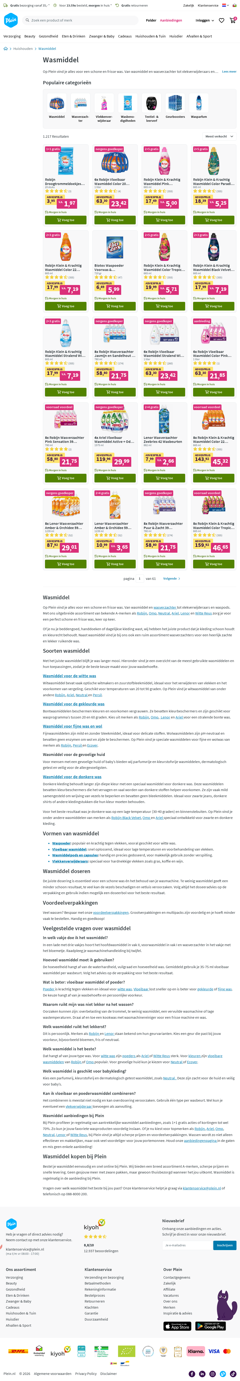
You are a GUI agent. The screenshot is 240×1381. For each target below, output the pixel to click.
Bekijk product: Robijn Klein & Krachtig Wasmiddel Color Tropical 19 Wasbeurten (164, 271)
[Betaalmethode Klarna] (196, 1351)
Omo (153, 613)
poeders (129, 1055)
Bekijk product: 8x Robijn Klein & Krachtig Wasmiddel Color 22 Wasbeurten (213, 443)
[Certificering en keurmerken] (126, 1351)
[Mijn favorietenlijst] (221, 20)
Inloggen (203, 20)
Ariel (175, 613)
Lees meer (229, 71)
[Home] (6, 48)
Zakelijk (188, 5)
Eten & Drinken (73, 36)
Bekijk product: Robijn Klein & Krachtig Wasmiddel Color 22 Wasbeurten (65, 271)
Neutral (164, 613)
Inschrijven (225, 1245)
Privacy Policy (86, 1373)
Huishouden (23, 48)
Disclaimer (108, 1373)
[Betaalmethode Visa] (214, 1351)
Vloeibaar (141, 989)
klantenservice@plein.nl (202, 1188)
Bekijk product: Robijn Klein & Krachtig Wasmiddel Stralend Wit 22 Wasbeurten (65, 357)
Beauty (29, 36)
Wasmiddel (47, 48)
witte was (124, 989)
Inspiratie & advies (177, 1313)
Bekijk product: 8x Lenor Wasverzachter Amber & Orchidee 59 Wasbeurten (65, 529)
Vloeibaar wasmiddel (69, 849)
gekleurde (205, 989)
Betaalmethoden (98, 1283)
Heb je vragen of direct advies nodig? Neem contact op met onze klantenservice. (39, 1237)
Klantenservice (208, 5)
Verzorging (12, 36)
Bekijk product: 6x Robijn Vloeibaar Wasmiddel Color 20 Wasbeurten (115, 185)
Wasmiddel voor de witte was (69, 675)
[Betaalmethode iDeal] (113, 1363)
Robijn (142, 613)
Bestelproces (95, 1295)
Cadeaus (125, 36)
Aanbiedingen (171, 20)
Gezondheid (48, 36)
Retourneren (95, 1301)
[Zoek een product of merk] (26, 20)
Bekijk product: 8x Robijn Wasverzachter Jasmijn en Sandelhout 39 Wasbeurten (115, 357)
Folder (151, 20)
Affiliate (169, 1289)
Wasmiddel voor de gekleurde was (74, 704)
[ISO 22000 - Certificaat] (148, 1351)
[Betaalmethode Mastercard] (227, 1351)
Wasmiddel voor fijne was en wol (72, 726)
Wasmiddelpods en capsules (75, 855)
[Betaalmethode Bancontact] (125, 1363)
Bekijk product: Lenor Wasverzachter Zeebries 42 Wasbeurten (164, 443)
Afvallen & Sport (199, 36)
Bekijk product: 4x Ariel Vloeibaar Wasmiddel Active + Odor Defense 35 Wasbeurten (115, 443)
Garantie (91, 1313)
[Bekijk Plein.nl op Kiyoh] (61, 1351)
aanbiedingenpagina (200, 1140)
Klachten (91, 1307)
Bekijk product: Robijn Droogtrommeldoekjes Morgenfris (65, 185)
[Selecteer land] (225, 5)
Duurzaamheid (96, 1319)
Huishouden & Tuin (150, 36)
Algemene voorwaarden (52, 1373)
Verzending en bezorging (104, 1277)
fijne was (225, 989)
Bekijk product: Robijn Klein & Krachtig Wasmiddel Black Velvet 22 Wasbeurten (213, 271)
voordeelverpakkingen (111, 912)
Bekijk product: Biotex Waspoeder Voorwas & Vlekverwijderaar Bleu (115, 271)
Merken (169, 1307)
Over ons (170, 1301)
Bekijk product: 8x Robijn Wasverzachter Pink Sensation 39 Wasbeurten (65, 443)
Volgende (170, 578)
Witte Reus (203, 613)
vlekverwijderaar (79, 1106)
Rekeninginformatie (100, 1289)
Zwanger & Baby (101, 36)
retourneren (134, 5)
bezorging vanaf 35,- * (30, 5)
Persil (97, 694)
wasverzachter (165, 607)
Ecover (92, 745)
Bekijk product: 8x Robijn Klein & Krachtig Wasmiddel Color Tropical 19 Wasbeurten (213, 529)
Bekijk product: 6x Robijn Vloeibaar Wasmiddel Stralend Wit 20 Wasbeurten (164, 357)
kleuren (194, 1055)
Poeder (49, 989)
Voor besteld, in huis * (85, 5)
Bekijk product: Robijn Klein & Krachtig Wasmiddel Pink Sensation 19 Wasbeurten (164, 185)
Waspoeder (61, 843)
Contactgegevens (176, 1277)
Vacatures (171, 1295)
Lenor (185, 613)
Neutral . (169, 1078)
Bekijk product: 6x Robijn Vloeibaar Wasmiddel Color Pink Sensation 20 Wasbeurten (213, 357)
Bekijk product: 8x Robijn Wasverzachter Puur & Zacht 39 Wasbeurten (164, 529)
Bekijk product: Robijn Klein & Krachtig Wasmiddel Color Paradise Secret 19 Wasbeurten (213, 185)
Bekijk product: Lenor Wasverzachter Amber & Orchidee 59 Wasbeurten (115, 529)
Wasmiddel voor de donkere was (72, 776)
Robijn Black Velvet (126, 817)
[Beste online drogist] (163, 1351)
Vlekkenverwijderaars (70, 861)
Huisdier (176, 36)
